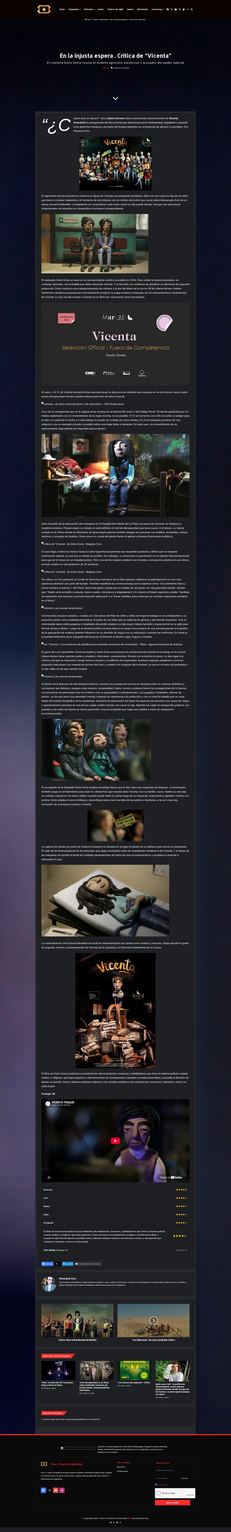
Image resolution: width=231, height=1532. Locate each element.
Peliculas (88, 9)
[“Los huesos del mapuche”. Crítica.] (135, 1370)
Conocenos (157, 9)
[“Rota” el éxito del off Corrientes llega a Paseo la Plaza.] (58, 1370)
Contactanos (122, 1471)
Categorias (73, 9)
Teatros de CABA (115, 9)
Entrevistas (142, 9)
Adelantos (104, 19)
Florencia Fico (67, 1278)
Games (130, 9)
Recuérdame (162, 1485)
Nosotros (121, 1467)
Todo (95, 19)
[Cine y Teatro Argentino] (44, 9)
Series (101, 9)
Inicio (62, 9)
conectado (69, 1419)
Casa (88, 19)
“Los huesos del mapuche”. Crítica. (134, 1382)
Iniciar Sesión (172, 1502)
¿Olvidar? (184, 1478)
